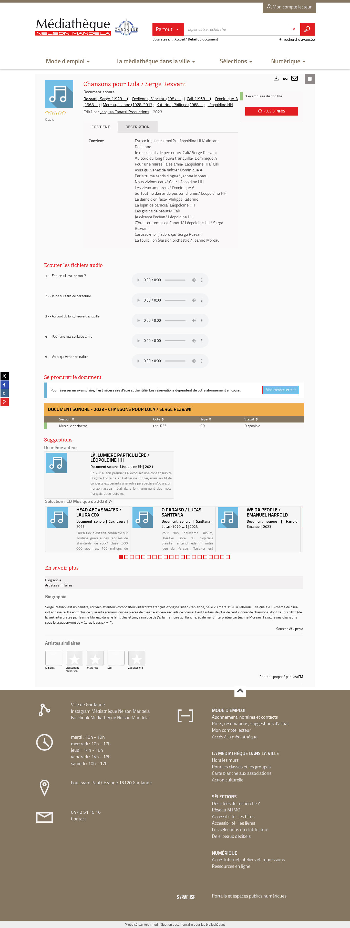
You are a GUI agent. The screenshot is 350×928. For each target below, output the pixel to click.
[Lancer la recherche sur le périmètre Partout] (307, 29)
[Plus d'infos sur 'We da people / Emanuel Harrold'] (230, 517)
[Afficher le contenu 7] (154, 557)
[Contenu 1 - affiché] (121, 557)
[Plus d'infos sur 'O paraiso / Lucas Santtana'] (145, 517)
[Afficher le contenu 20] (228, 557)
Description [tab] (138, 127)
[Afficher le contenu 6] (149, 557)
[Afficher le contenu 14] (194, 557)
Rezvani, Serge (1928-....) (106, 98)
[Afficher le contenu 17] (211, 557)
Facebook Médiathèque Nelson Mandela (110, 717)
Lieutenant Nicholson (72, 669)
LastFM (297, 676)
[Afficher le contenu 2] (126, 557)
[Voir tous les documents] (110, 502)
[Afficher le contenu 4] (138, 557)
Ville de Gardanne (88, 704)
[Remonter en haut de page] (240, 691)
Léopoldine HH (220, 104)
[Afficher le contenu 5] (143, 557)
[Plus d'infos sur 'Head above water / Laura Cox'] (60, 517)
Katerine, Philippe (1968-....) (180, 104)
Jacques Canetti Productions (124, 112)
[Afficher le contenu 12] (183, 557)
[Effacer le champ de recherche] (294, 29)
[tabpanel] (161, 190)
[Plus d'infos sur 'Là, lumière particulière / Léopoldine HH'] (66, 463)
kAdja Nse (92, 667)
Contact (78, 819)
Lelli (109, 667)
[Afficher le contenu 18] (216, 557)
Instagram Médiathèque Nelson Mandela (110, 711)
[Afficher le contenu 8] (160, 557)
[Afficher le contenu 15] (200, 557)
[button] (68, 61)
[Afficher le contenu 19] (222, 557)
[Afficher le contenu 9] (166, 557)
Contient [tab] (100, 127)
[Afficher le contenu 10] (171, 557)
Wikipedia (296, 628)
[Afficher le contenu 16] (205, 557)
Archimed (151, 924)
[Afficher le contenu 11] (177, 557)
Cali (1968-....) (199, 98)
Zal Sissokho (135, 667)
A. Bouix (50, 667)
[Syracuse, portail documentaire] (87, 27)
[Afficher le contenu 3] (132, 557)
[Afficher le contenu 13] (188, 557)
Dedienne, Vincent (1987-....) (157, 98)
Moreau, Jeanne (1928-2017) (128, 104)
